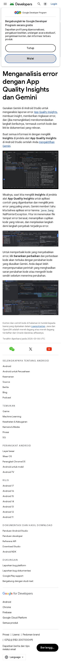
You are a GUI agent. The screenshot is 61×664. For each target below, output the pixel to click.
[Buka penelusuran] (39, 4)
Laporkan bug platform (14, 565)
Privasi (6, 432)
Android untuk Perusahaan (16, 371)
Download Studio (11, 546)
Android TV (8, 472)
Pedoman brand (31, 634)
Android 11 (8, 517)
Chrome (7, 607)
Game (6, 411)
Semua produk (10, 622)
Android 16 (8, 490)
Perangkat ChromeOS (14, 461)
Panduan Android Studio (15, 530)
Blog (5, 392)
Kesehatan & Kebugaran (15, 421)
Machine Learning (12, 416)
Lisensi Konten (38, 326)
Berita (6, 387)
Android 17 (8, 485)
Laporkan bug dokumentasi (17, 570)
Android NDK (9, 551)
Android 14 (8, 501)
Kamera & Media (11, 426)
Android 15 (8, 496)
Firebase (7, 612)
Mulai (30, 58)
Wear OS (7, 456)
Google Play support (13, 575)
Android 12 (8, 511)
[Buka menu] (5, 4)
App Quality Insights (45, 112)
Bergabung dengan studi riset (18, 581)
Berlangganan (49, 647)
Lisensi (16, 634)
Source (6, 381)
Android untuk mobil (13, 466)
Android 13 (8, 506)
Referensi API (9, 541)
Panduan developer (13, 536)
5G (4, 437)
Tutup (30, 48)
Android (7, 366)
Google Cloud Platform (15, 617)
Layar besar (8, 451)
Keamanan (8, 376)
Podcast (7, 397)
